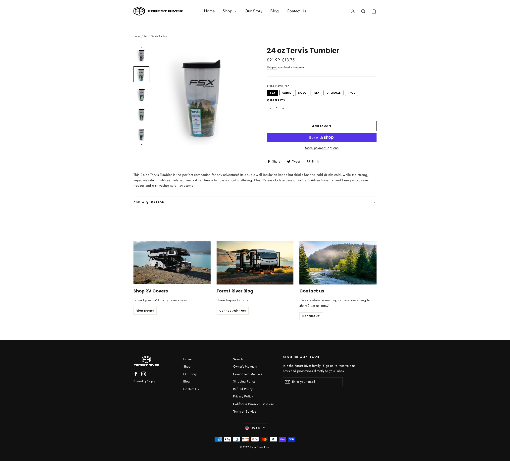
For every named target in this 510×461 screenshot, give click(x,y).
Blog (274, 11)
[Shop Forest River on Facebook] (135, 373)
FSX (272, 92)
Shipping (272, 67)
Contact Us (296, 11)
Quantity (276, 100)
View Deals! (145, 311)
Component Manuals (247, 374)
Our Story (254, 11)
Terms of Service (244, 411)
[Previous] (141, 48)
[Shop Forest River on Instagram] (143, 373)
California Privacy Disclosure (253, 404)
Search (238, 359)
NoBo (302, 92)
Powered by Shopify (144, 381)
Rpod (351, 92)
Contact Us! (311, 316)
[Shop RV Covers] (172, 262)
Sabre (286, 92)
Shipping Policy (244, 381)
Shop (228, 11)
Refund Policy (243, 389)
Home (209, 11)
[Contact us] (338, 262)
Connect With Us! (232, 311)
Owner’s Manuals (245, 366)
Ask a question (149, 202)
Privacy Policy (243, 396)
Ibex (316, 92)
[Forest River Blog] (255, 262)
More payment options (322, 147)
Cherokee (333, 92)
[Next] (141, 143)
